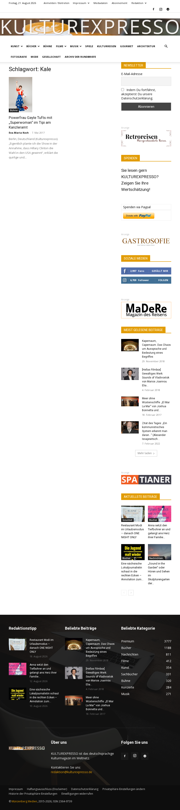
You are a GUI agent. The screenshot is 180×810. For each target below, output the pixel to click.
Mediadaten (101, 3)
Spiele (89, 46)
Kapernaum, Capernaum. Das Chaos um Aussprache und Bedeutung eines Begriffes (156, 348)
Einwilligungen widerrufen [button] (77, 794)
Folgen (163, 280)
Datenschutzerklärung (84, 789)
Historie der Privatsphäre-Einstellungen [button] (33, 794)
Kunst (15, 46)
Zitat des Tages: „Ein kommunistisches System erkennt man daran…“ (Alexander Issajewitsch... (154, 431)
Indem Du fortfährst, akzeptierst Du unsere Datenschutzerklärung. (138, 94)
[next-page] (131, 592)
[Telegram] (168, 9)
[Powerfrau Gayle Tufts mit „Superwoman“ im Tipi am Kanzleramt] (34, 94)
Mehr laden (145, 453)
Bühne (47, 46)
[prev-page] (124, 592)
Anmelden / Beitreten (56, 3)
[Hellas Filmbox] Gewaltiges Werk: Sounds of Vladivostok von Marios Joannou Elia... (155, 377)
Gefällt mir (160, 270)
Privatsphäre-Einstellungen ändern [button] (124, 789)
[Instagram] (160, 9)
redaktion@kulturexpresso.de (71, 772)
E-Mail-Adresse (131, 74)
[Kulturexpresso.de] (90, 27)
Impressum (79, 3)
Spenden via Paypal (137, 207)
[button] (166, 46)
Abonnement (119, 3)
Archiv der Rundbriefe (80, 56)
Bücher (31, 46)
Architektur (146, 46)
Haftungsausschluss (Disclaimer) (47, 789)
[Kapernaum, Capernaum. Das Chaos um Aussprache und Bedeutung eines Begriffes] (130, 345)
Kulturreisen (106, 46)
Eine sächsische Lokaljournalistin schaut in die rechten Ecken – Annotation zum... (132, 571)
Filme (59, 46)
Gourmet (126, 46)
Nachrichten (156, 558)
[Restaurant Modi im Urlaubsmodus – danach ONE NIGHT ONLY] (133, 514)
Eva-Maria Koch (19, 132)
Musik (74, 46)
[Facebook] (153, 9)
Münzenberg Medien (24, 801)
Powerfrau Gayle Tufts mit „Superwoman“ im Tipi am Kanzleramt (30, 122)
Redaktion (137, 3)
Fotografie (19, 56)
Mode (34, 56)
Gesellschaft (51, 56)
